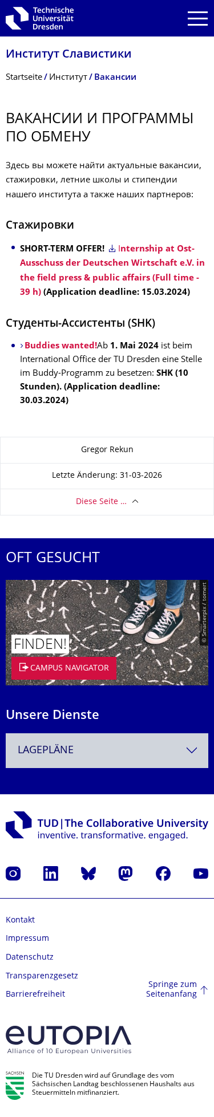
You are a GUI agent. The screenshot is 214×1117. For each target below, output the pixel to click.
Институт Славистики (69, 55)
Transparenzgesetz (42, 976)
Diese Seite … (101, 502)
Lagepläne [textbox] (46, 751)
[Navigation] (197, 18)
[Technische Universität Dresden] (40, 18)
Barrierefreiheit (35, 994)
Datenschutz (30, 957)
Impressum (27, 939)
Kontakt (20, 920)
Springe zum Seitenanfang (171, 990)
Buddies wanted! (61, 346)
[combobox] (107, 750)
